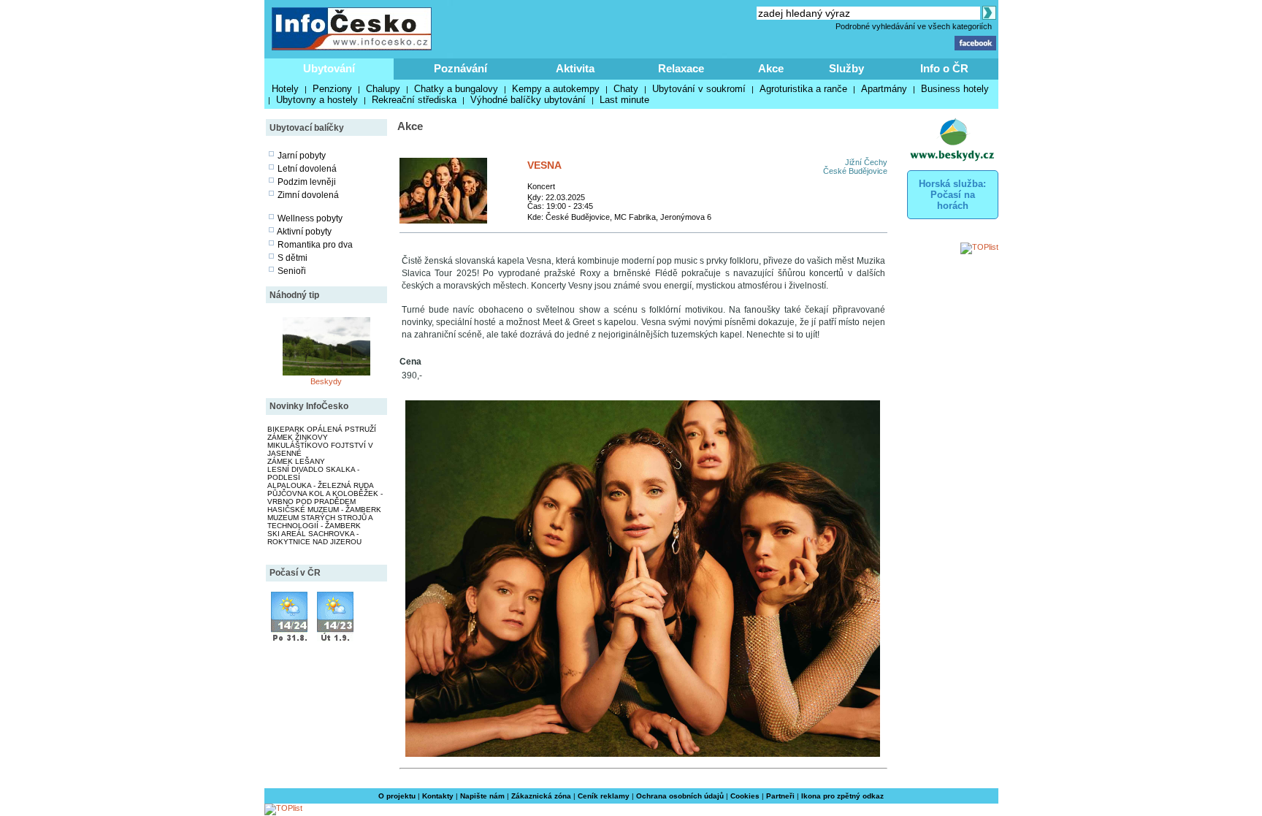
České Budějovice (855, 171)
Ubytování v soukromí (699, 88)
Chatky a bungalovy (456, 88)
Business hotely (955, 88)
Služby (846, 68)
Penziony (332, 88)
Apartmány (884, 88)
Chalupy (383, 88)
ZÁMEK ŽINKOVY (297, 437)
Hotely (285, 88)
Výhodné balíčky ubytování (528, 99)
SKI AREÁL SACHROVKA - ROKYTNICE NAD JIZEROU (314, 538)
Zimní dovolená (308, 195)
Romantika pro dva (315, 245)
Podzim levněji (307, 182)
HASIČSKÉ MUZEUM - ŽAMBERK (324, 510)
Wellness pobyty (310, 218)
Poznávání (460, 68)
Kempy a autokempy (556, 88)
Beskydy (326, 381)
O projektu (397, 796)
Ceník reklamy (604, 796)
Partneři (780, 796)
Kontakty (438, 796)
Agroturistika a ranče (803, 88)
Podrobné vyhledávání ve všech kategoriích (913, 26)
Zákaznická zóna (541, 796)
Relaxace (681, 68)
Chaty (625, 88)
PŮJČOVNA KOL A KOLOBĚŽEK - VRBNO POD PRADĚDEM (325, 497)
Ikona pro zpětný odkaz (842, 796)
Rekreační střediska (414, 99)
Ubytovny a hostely (317, 99)
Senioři (292, 271)
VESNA (544, 165)
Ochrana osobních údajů (680, 796)
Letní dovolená (307, 169)
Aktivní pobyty (304, 231)
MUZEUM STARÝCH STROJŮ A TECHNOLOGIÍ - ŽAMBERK (319, 522)
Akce (771, 68)
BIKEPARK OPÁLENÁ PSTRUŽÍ (321, 429)
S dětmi (292, 258)
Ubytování (329, 68)
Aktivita (575, 68)
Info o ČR (944, 68)
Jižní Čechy (866, 162)
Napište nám (482, 796)
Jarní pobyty (302, 155)
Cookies (745, 796)
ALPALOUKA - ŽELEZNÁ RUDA (320, 485)
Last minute (624, 99)
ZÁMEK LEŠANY (296, 461)
